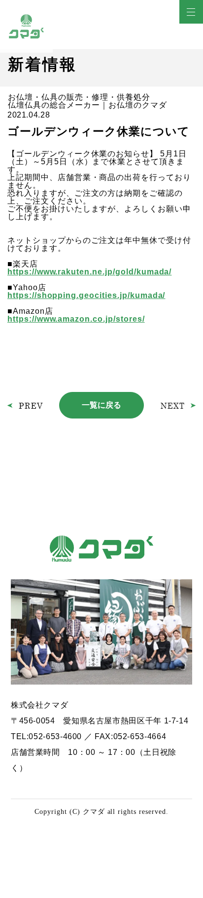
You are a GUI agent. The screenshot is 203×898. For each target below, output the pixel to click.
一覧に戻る (101, 405)
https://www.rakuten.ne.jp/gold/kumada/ (89, 272)
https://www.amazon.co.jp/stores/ (76, 319)
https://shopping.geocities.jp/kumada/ (86, 295)
